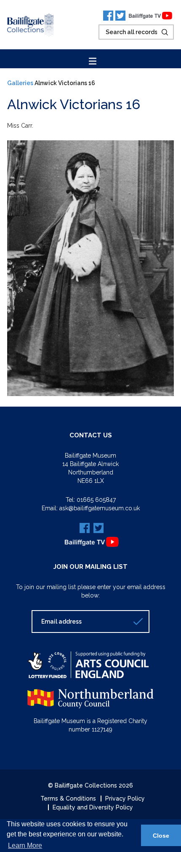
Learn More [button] (25, 845)
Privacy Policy (125, 798)
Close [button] (161, 835)
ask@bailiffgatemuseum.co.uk (99, 508)
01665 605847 (96, 499)
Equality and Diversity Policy (93, 807)
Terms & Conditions (68, 798)
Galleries (20, 83)
